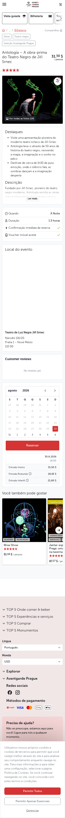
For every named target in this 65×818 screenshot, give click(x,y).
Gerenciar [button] (32, 810)
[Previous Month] (45, 390)
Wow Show (11, 545)
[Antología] (32, 99)
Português (11, 647)
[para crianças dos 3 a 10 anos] (27, 480)
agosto (12, 390)
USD (7, 661)
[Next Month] (55, 390)
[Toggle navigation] (4, 5)
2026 (26, 390)
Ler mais (32, 198)
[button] (57, 56)
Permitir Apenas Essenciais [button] (33, 801)
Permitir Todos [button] (32, 791)
